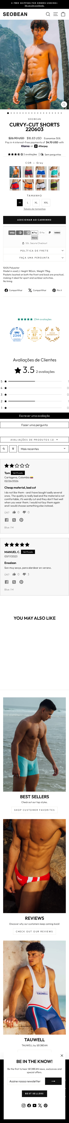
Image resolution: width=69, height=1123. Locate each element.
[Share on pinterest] (21, 520)
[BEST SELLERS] (34, 744)
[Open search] (4, 448)
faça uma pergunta (35, 257)
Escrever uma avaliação (34, 416)
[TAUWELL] (34, 988)
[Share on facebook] (6, 520)
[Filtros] (13, 448)
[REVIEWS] (34, 866)
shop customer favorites (34, 810)
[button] (16, 154)
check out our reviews (34, 931)
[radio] (15, 172)
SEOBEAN (34, 119)
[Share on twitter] (14, 520)
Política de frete (34, 250)
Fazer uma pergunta (34, 425)
